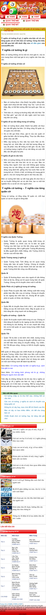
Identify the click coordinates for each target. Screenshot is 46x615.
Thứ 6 (3, 576)
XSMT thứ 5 (33, 570)
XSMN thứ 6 (16, 579)
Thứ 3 (3, 550)
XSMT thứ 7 (33, 589)
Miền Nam (15, 536)
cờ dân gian (36, 43)
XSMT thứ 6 (33, 578)
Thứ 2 (3, 542)
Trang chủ (3, 604)
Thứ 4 (3, 559)
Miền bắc (4, 536)
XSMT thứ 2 (33, 543)
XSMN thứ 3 (16, 553)
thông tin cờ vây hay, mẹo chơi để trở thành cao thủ (24, 407)
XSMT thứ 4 (33, 561)
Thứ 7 (3, 586)
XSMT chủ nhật (34, 600)
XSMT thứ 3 (33, 552)
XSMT (21, 604)
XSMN (15, 604)
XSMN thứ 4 (16, 562)
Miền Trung (33, 536)
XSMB (10, 604)
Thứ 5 (3, 568)
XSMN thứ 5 (16, 570)
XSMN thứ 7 (16, 589)
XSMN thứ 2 (16, 544)
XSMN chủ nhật (17, 599)
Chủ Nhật (4, 596)
